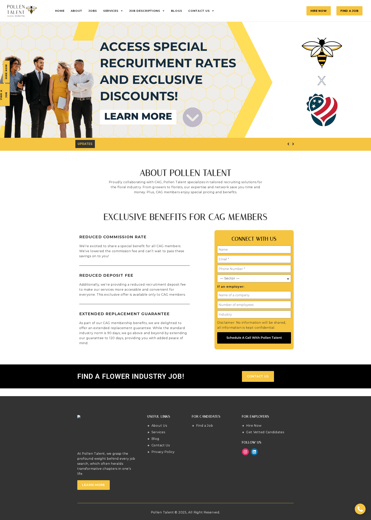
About (77, 11)
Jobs (92, 11)
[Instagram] (245, 451)
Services (110, 11)
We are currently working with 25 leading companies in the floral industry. (159, 144)
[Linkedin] (254, 451)
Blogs (176, 11)
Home (60, 11)
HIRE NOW (6, 71)
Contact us (199, 11)
